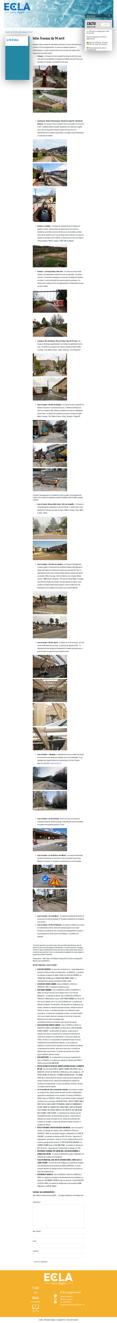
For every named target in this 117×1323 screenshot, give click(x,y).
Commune (36, 1251)
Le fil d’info (14, 32)
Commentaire (37, 1202)
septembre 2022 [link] (73, 645)
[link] (73, 645)
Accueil (7, 32)
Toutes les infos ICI (56, 763)
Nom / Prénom (37, 1231)
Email (35, 1241)
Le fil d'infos (13, 40)
